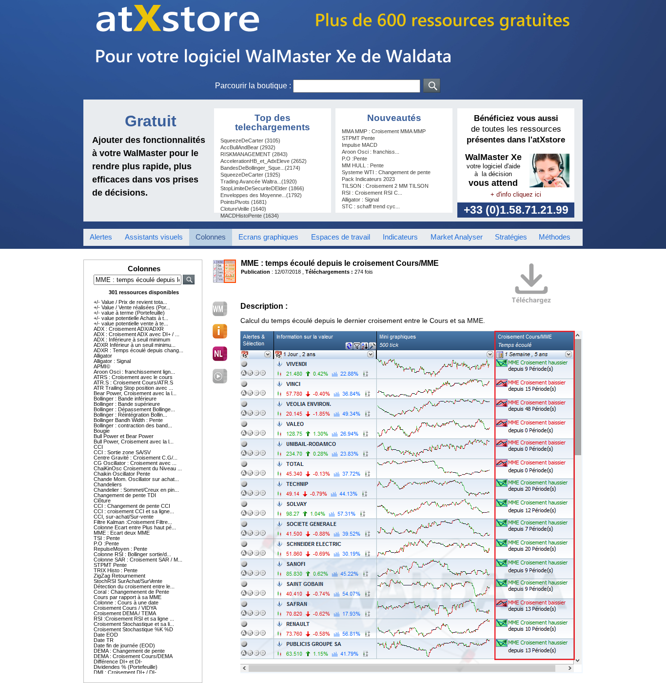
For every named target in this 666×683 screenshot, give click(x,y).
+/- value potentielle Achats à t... (131, 318)
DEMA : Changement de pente (129, 651)
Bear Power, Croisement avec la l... (135, 393)
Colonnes (211, 237)
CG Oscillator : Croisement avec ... (135, 463)
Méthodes (554, 237)
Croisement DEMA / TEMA (125, 613)
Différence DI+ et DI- (118, 661)
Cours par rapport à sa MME (127, 597)
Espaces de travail (340, 237)
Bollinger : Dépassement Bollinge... (134, 409)
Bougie (102, 431)
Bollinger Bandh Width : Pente (128, 420)
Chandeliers (108, 484)
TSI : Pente (107, 538)
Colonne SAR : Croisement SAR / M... (138, 559)
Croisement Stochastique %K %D (133, 629)
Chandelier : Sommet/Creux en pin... (136, 490)
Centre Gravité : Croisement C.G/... (135, 458)
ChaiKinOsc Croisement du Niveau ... (138, 468)
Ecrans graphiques (268, 237)
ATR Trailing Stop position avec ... (133, 388)
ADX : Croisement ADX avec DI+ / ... (136, 334)
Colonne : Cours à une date (126, 602)
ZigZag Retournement (119, 576)
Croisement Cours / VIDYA (125, 608)
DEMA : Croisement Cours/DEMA (133, 656)
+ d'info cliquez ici (515, 194)
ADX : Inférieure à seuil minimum (132, 339)
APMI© (102, 366)
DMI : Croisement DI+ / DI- (125, 672)
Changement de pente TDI (125, 495)
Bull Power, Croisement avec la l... (134, 441)
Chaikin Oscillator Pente (122, 474)
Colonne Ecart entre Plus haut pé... (135, 527)
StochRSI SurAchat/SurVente (128, 581)
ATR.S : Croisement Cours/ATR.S (133, 382)
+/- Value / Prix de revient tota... (130, 302)
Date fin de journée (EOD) (124, 645)
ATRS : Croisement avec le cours (133, 377)
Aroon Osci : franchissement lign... (134, 372)
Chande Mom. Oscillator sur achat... (136, 479)
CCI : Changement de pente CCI (132, 506)
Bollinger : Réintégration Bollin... (130, 415)
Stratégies (511, 237)
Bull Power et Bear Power (124, 436)
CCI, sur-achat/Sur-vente (124, 517)
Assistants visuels (154, 237)
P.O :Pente (106, 543)
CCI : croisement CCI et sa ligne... (134, 511)
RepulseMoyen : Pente (120, 549)
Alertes (101, 237)
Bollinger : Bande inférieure (125, 399)
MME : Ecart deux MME (122, 533)
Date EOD (106, 635)
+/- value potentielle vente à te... (131, 323)
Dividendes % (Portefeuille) (125, 667)
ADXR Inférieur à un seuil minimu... (135, 345)
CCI (98, 447)
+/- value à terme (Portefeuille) (129, 313)
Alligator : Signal (112, 361)
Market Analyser (457, 237)
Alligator (103, 356)
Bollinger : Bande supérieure (127, 404)
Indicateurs (400, 237)
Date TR (104, 640)
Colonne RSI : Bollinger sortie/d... (132, 554)
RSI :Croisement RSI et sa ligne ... (134, 619)
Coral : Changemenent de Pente (131, 592)
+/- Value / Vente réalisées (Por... (132, 307)
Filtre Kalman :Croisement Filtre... (133, 522)
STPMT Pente (110, 565)
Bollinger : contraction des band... (133, 425)
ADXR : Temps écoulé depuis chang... (138, 350)
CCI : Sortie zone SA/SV (122, 452)
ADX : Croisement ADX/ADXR (129, 329)
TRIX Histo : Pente (115, 570)
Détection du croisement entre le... (134, 586)
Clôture (102, 500)
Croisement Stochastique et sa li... (134, 624)
